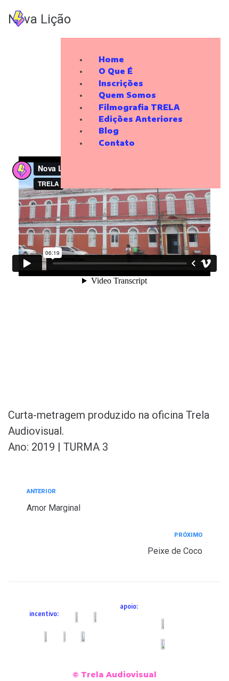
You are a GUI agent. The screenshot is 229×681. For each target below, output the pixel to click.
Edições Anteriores (141, 118)
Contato (117, 142)
